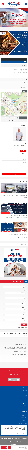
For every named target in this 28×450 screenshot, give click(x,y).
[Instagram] (14, 379)
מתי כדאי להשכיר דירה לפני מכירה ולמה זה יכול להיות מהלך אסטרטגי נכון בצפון (14, 428)
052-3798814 (22, 143)
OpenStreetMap (20, 115)
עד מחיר (23, 318)
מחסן (24, 84)
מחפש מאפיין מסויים (22, 327)
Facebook (14, 117)
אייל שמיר (21, 447)
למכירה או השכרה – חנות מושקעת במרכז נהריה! (16, 234)
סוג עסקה (23, 296)
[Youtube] (10, 379)
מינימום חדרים (22, 307)
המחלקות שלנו (23, 403)
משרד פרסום (14, 444)
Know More (23, 150)
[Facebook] (18, 379)
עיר (24, 290)
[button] (3, 4)
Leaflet (15, 115)
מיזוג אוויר (23, 87)
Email (7, 120)
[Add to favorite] (26, 32)
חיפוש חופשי (22, 285)
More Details (7, 199)
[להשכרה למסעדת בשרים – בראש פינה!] (14, 102)
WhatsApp (14, 120)
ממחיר (24, 312)
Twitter (6, 117)
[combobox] (14, 293)
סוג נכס (24, 301)
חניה (24, 82)
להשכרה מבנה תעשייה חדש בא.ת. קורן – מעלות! (17, 215)
